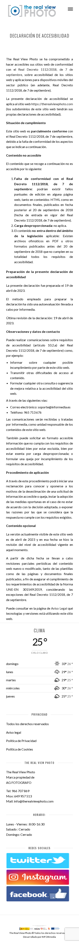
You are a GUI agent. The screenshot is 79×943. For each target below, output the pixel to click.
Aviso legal (13, 732)
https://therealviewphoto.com (52, 104)
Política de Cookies (19, 749)
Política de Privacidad (21, 741)
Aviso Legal (59, 608)
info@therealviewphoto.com (33, 801)
